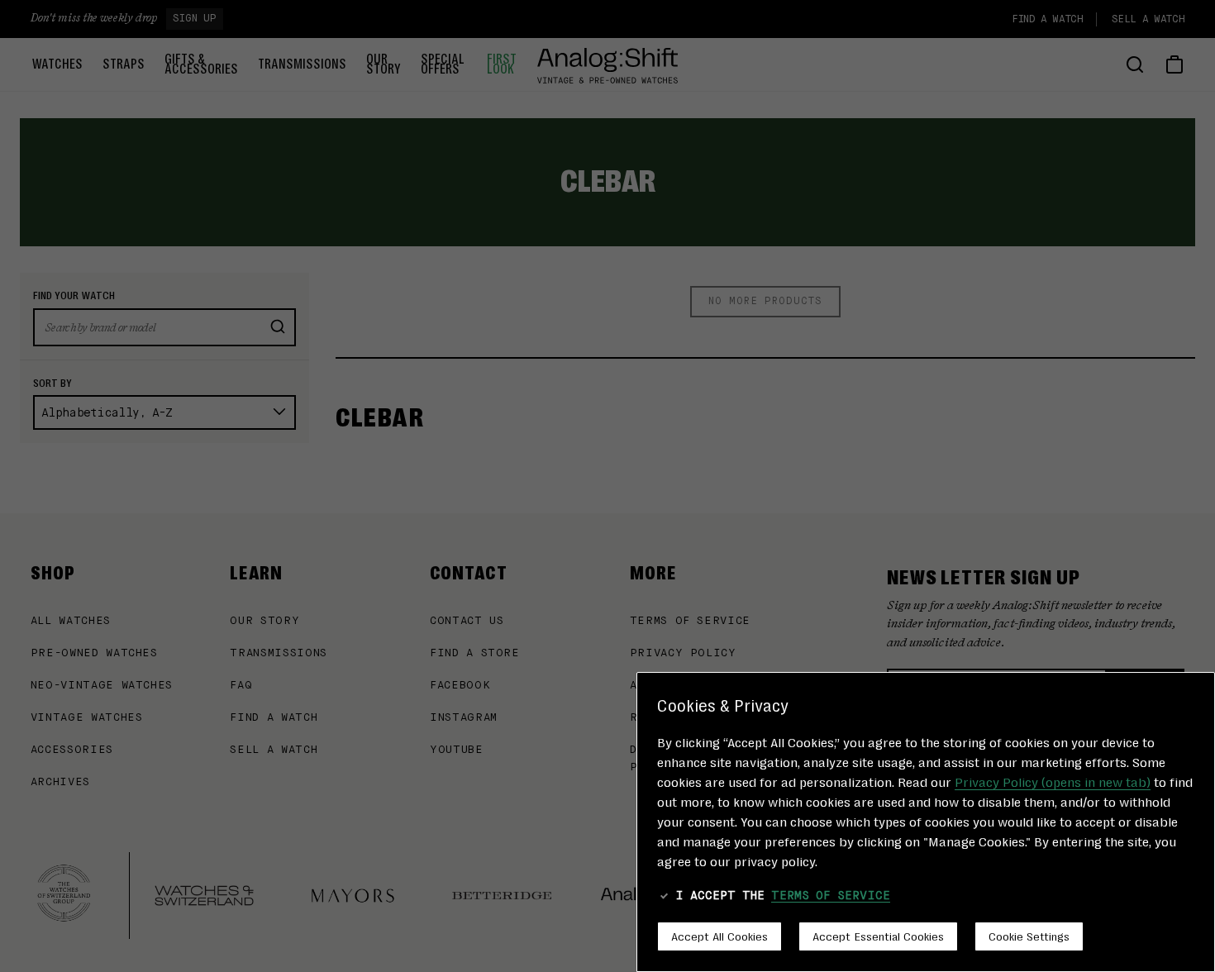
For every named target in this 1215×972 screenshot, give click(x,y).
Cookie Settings (1029, 935)
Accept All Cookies (719, 935)
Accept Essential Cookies (878, 935)
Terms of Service (830, 896)
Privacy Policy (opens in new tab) (1053, 781)
